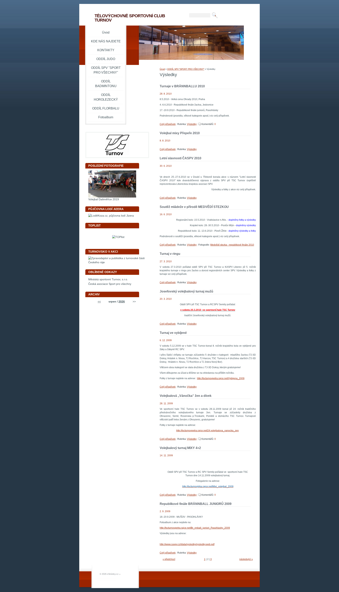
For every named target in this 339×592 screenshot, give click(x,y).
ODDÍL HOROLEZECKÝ (106, 97)
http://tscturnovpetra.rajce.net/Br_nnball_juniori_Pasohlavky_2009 (195, 527)
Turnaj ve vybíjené (173, 332)
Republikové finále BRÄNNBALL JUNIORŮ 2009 (195, 503)
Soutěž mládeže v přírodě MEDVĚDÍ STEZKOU (194, 207)
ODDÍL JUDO (105, 59)
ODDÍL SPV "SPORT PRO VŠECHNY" (185, 69)
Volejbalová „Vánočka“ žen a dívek (185, 395)
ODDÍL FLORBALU (105, 108)
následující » (246, 559)
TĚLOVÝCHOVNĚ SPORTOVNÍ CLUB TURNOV (130, 18)
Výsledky (192, 124)
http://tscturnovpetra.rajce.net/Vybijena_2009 (220, 378)
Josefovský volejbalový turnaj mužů (186, 291)
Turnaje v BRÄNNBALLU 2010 (182, 86)
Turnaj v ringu (170, 253)
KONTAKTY (105, 50)
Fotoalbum (105, 117)
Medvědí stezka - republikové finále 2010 (232, 244)
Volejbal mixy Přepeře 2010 (180, 133)
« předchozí (169, 559)
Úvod (162, 69)
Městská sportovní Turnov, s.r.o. (108, 279)
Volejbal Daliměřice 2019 (103, 199)
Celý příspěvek (168, 124)
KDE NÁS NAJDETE (106, 41)
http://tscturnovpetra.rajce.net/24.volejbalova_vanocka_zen (207, 430)
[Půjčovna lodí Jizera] (111, 215)
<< (99, 301)
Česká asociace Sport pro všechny (109, 283)
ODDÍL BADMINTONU (106, 84)
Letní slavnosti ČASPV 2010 (180, 158)
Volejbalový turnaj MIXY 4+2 (180, 448)
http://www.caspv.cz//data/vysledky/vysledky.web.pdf (187, 544)
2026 (121, 301)
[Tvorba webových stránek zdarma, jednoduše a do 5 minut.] (119, 574)
